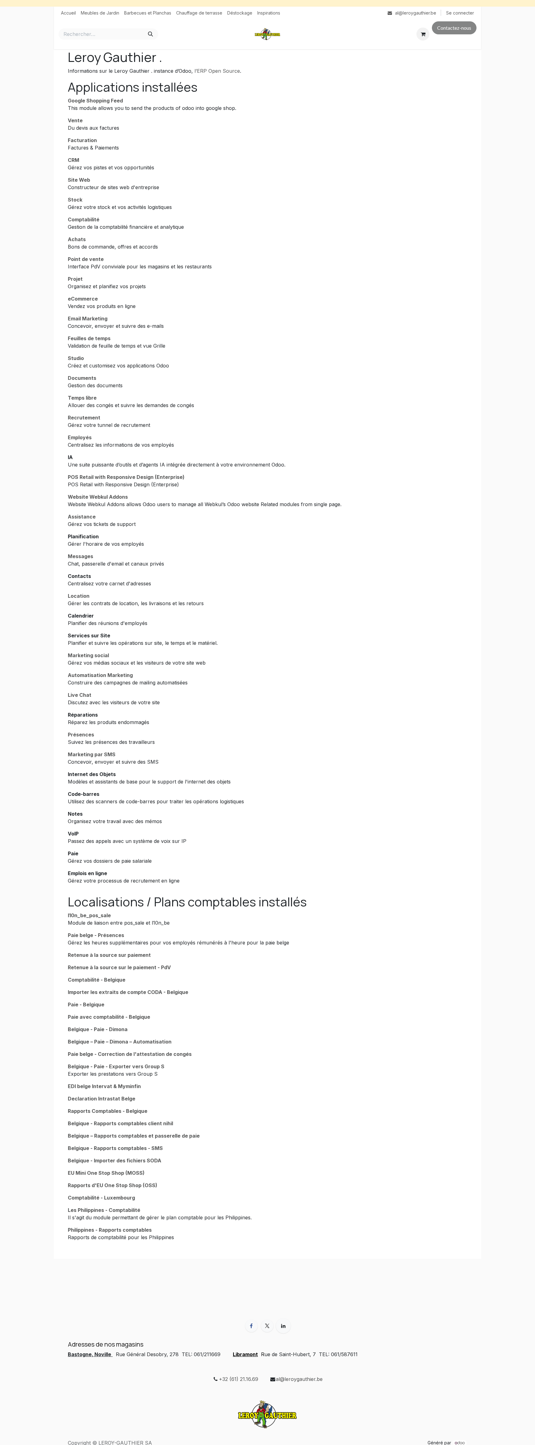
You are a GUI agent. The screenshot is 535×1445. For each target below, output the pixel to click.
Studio (76, 358)
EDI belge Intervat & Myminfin (104, 1086)
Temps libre (82, 398)
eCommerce (83, 299)
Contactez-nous (454, 28)
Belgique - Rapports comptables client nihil (120, 1123)
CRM (73, 160)
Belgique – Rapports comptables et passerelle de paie (134, 1136)
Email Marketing (87, 318)
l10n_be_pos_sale (89, 915)
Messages (80, 556)
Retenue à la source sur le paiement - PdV (119, 967)
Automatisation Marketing (100, 675)
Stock (75, 200)
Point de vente (86, 259)
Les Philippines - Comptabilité (104, 1210)
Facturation (82, 140)
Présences (81, 734)
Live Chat (79, 695)
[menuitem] (68, 13)
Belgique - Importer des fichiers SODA (114, 1160)
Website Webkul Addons (98, 497)
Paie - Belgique (86, 1004)
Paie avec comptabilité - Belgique (109, 1017)
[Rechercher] (150, 34)
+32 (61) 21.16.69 (238, 1379)
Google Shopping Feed (95, 101)
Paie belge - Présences (96, 935)
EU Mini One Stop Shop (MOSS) (106, 1173)
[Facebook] (251, 1326)
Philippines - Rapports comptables (110, 1230)
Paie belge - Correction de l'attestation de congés (130, 1054)
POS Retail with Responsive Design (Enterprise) (126, 477)
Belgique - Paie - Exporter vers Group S (116, 1066)
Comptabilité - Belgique (96, 980)
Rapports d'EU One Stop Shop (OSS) (112, 1185)
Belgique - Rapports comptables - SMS (115, 1148)
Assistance (82, 517)
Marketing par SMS (91, 754)
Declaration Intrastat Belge (101, 1099)
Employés (80, 437)
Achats (77, 239)
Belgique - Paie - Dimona (98, 1029)
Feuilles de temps (89, 338)
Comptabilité (83, 219)
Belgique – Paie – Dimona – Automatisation (120, 1042)
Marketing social (88, 655)
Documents (82, 378)
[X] (267, 1326)
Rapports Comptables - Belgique (107, 1111)
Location (78, 596)
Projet (75, 279)
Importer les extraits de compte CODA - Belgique (128, 992)
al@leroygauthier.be (299, 1379)
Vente (75, 120)
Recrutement (84, 417)
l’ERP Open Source (217, 71)
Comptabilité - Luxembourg (101, 1198)
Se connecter (460, 12)
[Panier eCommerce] (422, 34)
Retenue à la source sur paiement (109, 955)
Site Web (79, 180)
